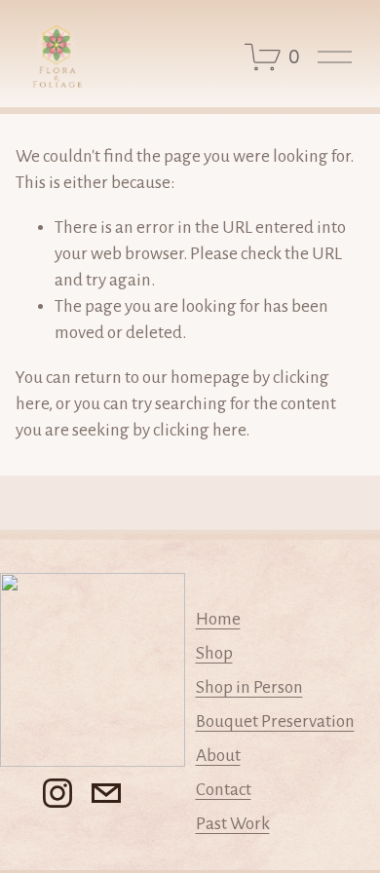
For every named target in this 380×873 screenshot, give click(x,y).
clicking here (199, 430)
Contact (223, 789)
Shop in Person (249, 687)
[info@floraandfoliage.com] (106, 793)
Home (218, 619)
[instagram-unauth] (57, 793)
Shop (214, 653)
